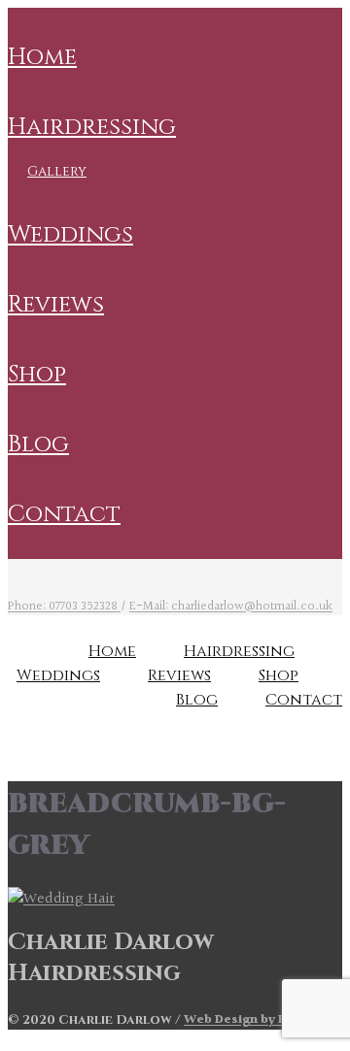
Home (42, 57)
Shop (37, 374)
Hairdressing (92, 127)
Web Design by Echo (246, 1020)
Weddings (70, 234)
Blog (38, 444)
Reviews (56, 304)
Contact (64, 514)
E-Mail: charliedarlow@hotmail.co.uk (230, 606)
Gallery (57, 171)
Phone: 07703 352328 (64, 606)
